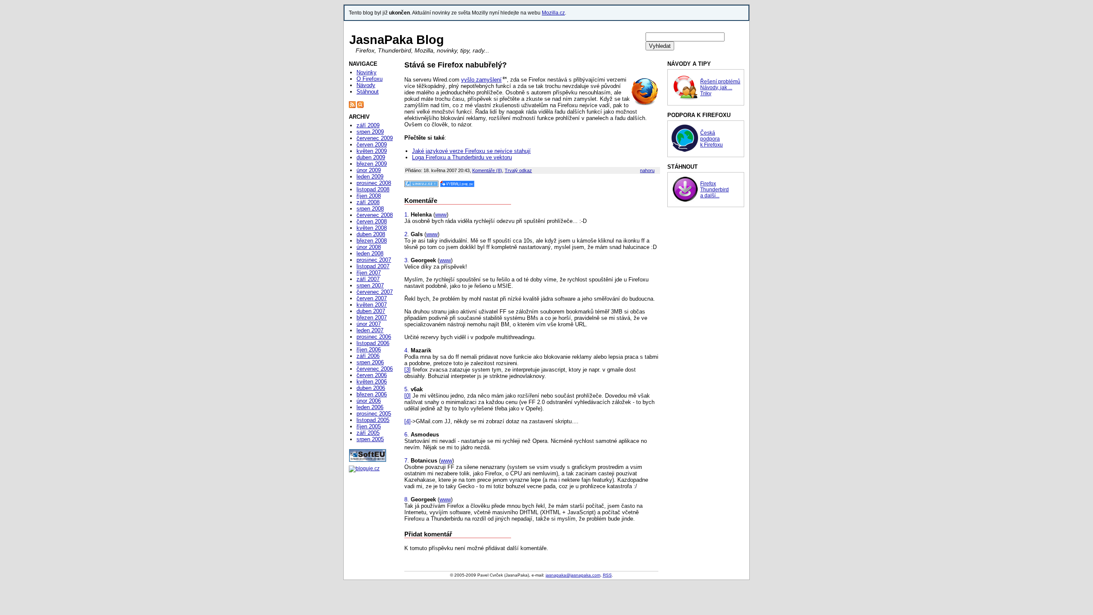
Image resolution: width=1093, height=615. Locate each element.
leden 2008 (370, 253)
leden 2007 (370, 330)
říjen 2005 (369, 426)
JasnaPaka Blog (396, 40)
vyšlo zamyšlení (481, 79)
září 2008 (368, 202)
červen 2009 (372, 144)
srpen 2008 (370, 208)
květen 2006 (372, 381)
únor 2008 (369, 247)
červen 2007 (372, 298)
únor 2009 (369, 170)
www (441, 214)
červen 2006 (372, 375)
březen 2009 (372, 164)
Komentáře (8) (487, 170)
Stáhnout (368, 91)
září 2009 (368, 125)
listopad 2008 (373, 189)
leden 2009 (370, 176)
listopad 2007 (373, 266)
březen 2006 (372, 394)
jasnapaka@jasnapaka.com (573, 575)
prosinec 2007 (374, 260)
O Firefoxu (370, 79)
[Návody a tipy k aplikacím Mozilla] (684, 99)
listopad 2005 (373, 420)
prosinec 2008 (374, 183)
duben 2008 (371, 234)
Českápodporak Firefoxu (711, 139)
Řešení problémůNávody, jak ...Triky (720, 88)
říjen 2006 (369, 349)
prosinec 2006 (374, 337)
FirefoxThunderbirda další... (714, 190)
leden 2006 (370, 407)
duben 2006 (371, 388)
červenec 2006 (375, 369)
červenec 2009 (375, 138)
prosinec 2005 (374, 413)
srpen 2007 (370, 285)
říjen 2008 (369, 196)
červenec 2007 (375, 292)
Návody (366, 85)
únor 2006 (369, 401)
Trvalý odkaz (518, 170)
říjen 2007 (369, 272)
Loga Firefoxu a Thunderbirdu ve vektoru (462, 157)
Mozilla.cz (553, 13)
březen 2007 (372, 317)
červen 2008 (372, 221)
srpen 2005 (370, 439)
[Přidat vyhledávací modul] (360, 106)
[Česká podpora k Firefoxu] (684, 150)
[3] (407, 369)
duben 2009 (371, 157)
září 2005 (368, 433)
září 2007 (368, 279)
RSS (607, 575)
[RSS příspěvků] (352, 106)
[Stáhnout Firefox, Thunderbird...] (684, 200)
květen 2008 (372, 228)
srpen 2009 (370, 132)
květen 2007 (372, 305)
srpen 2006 (370, 362)
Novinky (367, 72)
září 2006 (368, 356)
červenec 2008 (375, 215)
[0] (407, 395)
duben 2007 (371, 311)
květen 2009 (372, 151)
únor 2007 (369, 324)
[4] (407, 421)
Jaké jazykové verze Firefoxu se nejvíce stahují (471, 151)
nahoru (647, 170)
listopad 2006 (373, 343)
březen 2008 (372, 240)
